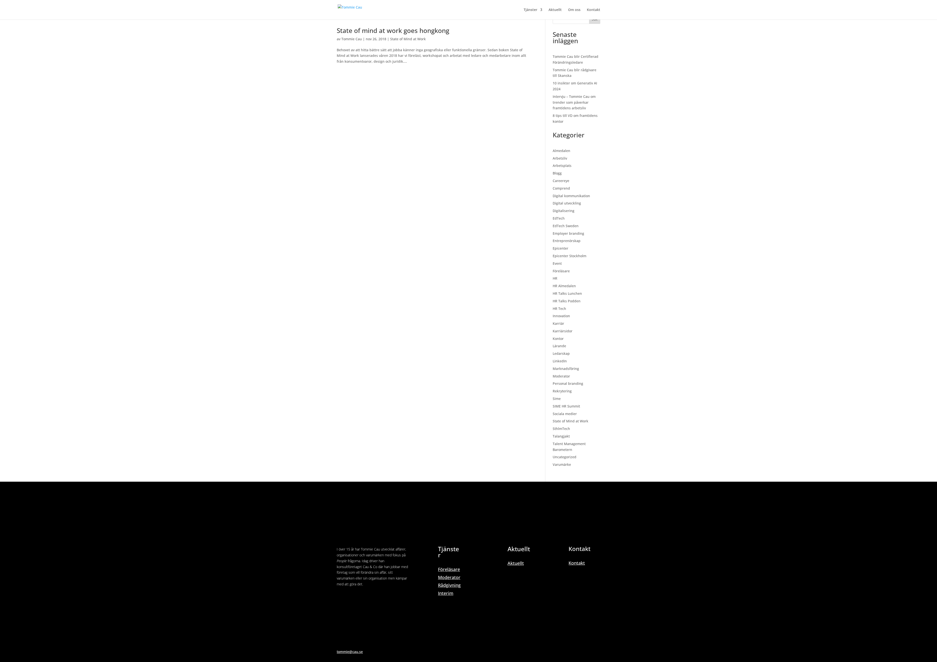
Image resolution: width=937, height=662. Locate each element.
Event (557, 263)
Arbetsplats (562, 165)
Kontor (558, 338)
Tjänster (530, 10)
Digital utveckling (567, 203)
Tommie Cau (351, 39)
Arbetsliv (560, 158)
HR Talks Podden (567, 301)
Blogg (557, 173)
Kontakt (593, 10)
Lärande (559, 346)
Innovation (561, 316)
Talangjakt (561, 436)
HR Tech (559, 308)
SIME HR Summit (566, 406)
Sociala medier (565, 413)
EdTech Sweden (566, 226)
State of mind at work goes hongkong (393, 30)
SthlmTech (561, 428)
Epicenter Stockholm (569, 256)
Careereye (561, 180)
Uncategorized (564, 457)
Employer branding (568, 233)
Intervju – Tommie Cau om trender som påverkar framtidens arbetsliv (574, 102)
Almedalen (561, 150)
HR (555, 278)
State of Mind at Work (408, 39)
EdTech (559, 218)
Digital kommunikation (571, 196)
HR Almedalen (564, 286)
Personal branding (568, 383)
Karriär (558, 323)
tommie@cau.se (350, 651)
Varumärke (562, 464)
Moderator (561, 376)
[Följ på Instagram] (350, 598)
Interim (445, 593)
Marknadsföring (566, 368)
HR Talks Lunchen (567, 293)
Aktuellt (555, 10)
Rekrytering (562, 391)
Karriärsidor (562, 331)
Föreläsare (561, 271)
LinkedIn (560, 361)
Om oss (574, 10)
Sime (557, 398)
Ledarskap (561, 353)
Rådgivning (449, 585)
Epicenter (560, 248)
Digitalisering (563, 210)
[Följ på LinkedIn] (341, 598)
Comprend (561, 188)
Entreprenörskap (567, 240)
